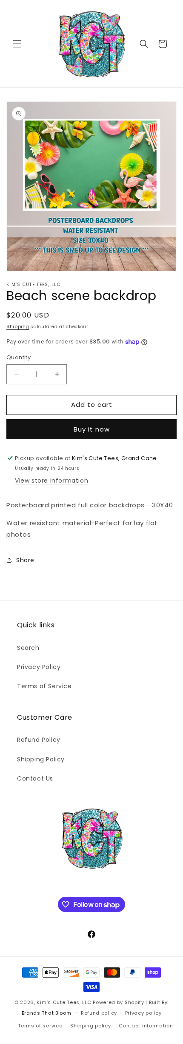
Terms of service (40, 1025)
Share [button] (25, 560)
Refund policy (99, 1013)
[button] (17, 43)
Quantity (18, 357)
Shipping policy (90, 1025)
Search (28, 648)
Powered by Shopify (118, 1002)
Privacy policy (143, 1013)
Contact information (146, 1025)
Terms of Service (44, 686)
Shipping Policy (41, 759)
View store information (51, 480)
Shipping (17, 326)
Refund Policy (38, 739)
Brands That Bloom (46, 1012)
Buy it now (92, 429)
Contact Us (35, 778)
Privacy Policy (38, 667)
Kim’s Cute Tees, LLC (64, 1002)
